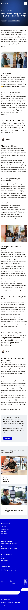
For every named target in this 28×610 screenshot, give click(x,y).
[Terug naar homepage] (4, 3)
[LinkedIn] (11, 570)
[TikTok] (15, 570)
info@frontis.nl (5, 529)
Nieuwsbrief (4, 533)
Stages (3, 558)
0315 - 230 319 (5, 528)
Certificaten (17, 602)
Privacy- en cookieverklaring (8, 605)
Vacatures (3, 557)
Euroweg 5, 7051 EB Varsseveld (9, 543)
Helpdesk (3, 531)
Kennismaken (4, 560)
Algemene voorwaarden (7, 602)
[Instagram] (7, 570)
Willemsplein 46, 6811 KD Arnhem (9, 548)
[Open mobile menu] (25, 3)
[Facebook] (3, 570)
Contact (3, 526)
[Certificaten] (20, 582)
